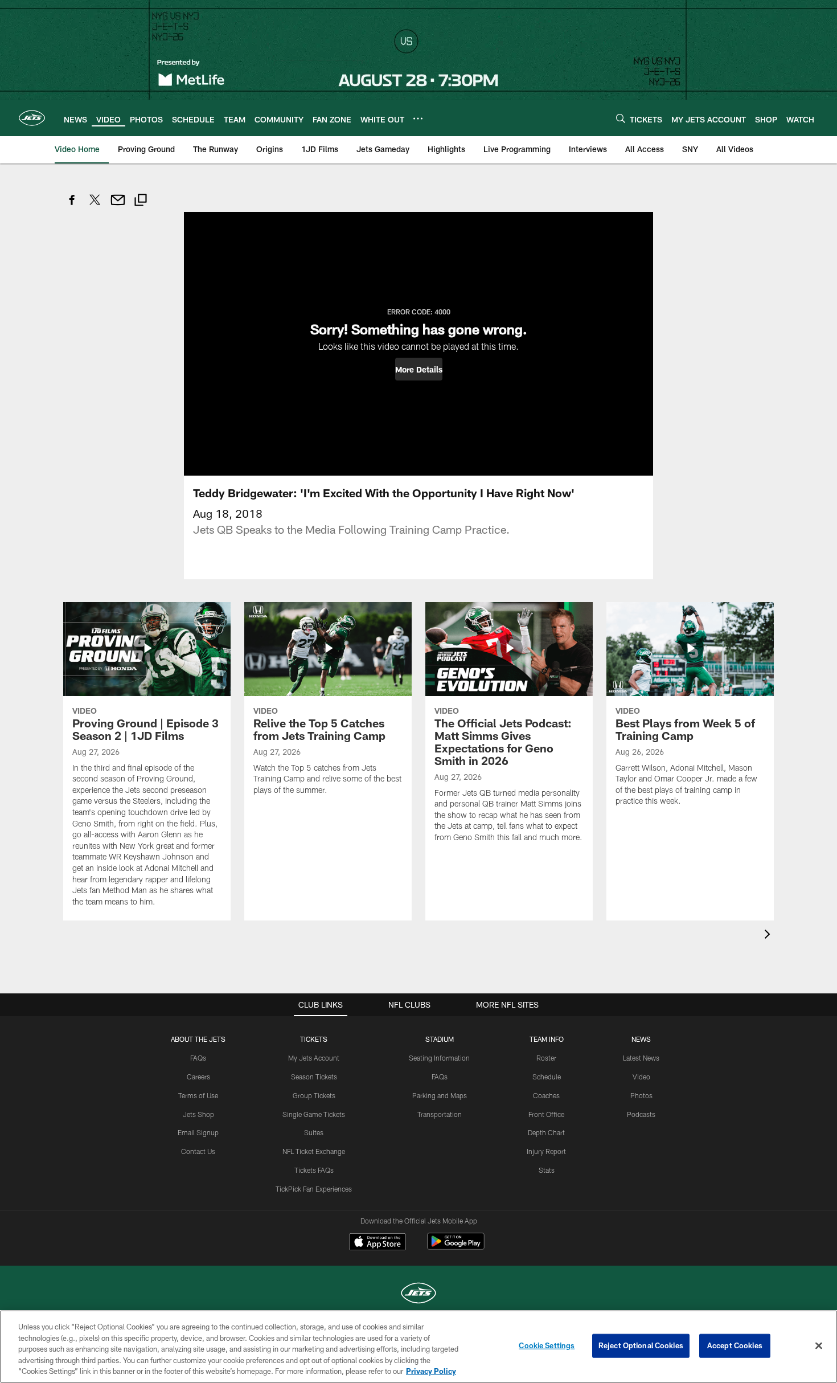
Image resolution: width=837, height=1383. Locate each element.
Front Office (546, 1114)
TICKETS (313, 1039)
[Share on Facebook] (72, 206)
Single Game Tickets (313, 1114)
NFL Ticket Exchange (313, 1151)
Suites (313, 1132)
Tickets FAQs (314, 1170)
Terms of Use (198, 1095)
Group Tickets (314, 1095)
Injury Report (546, 1151)
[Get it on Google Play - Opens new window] (456, 1247)
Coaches (546, 1095)
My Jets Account (313, 1058)
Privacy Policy (431, 1371)
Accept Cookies (734, 1345)
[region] (418, 1346)
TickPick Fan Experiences (314, 1189)
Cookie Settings (547, 1345)
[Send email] (118, 206)
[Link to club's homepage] (32, 118)
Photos (641, 1095)
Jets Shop (198, 1114)
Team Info (547, 1039)
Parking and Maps (439, 1095)
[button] (418, 369)
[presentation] (769, 936)
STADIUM (439, 1039)
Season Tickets (314, 1077)
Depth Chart (546, 1132)
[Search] (620, 118)
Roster (546, 1058)
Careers (198, 1077)
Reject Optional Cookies (640, 1345)
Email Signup (198, 1132)
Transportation (439, 1114)
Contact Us (198, 1151)
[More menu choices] (417, 118)
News (641, 1039)
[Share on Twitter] (95, 206)
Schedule (546, 1077)
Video (641, 1077)
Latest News (641, 1058)
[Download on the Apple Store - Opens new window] (377, 1243)
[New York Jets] (418, 1294)
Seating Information (439, 1058)
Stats (547, 1170)
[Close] (818, 1346)
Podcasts (641, 1114)
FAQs (198, 1058)
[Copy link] (141, 201)
